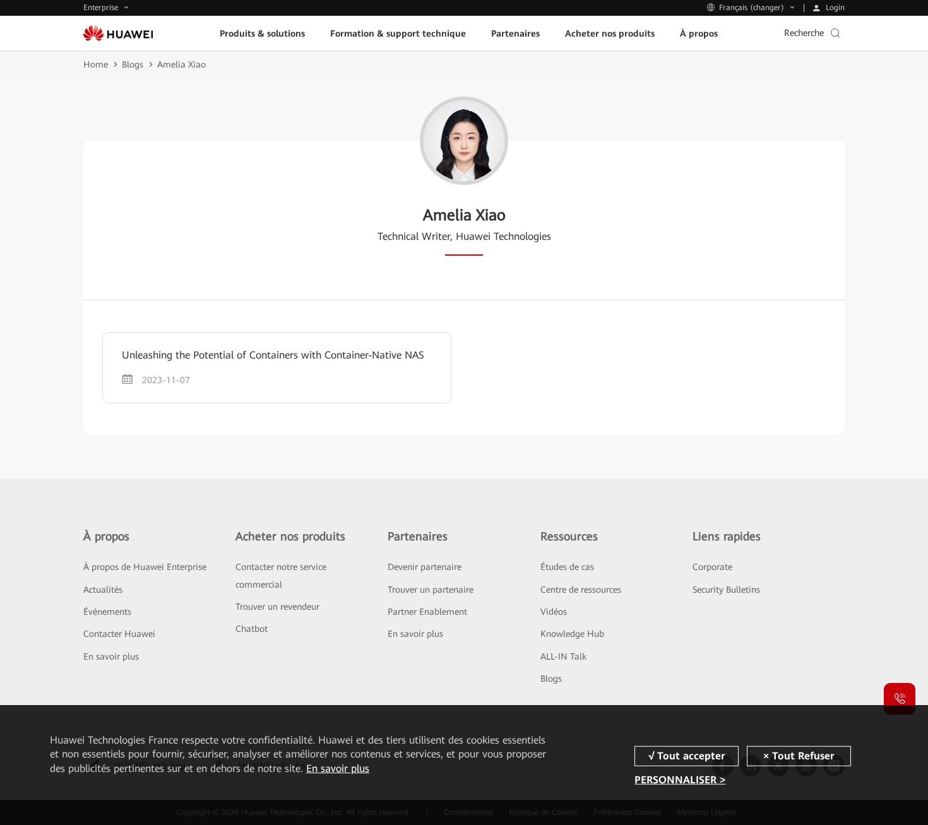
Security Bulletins (726, 590)
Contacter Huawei (119, 634)
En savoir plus (111, 656)
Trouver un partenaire (430, 590)
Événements (107, 612)
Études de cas (567, 567)
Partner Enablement (427, 612)
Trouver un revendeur (277, 607)
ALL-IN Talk (563, 656)
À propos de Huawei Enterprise (144, 567)
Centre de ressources (580, 590)
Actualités (102, 590)
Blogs (132, 64)
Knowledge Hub (572, 634)
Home (95, 64)
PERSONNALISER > (679, 780)
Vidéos (553, 612)
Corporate (712, 567)
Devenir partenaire (424, 567)
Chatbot (251, 629)
